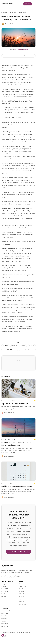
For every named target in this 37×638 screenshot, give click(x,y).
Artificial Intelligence (7, 611)
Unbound (4, 618)
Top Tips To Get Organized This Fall (14, 404)
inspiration (4, 623)
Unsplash (25, 49)
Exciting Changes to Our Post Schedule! (16, 486)
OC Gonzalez (18, 49)
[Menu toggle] (34, 3)
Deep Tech (4, 616)
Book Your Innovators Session (18, 552)
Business (4, 13)
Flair (31, 632)
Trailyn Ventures (10, 632)
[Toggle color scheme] (4, 635)
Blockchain (4, 613)
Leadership (4, 626)
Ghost (27, 632)
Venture (3, 621)
